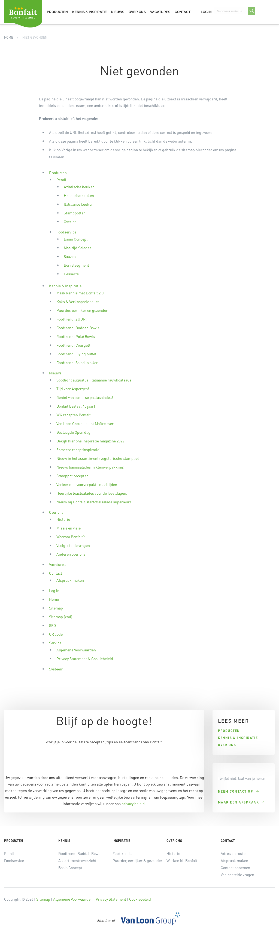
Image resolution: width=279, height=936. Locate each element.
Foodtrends (122, 853)
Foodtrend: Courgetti (74, 345)
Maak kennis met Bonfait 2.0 (80, 292)
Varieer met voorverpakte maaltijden (86, 484)
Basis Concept (76, 238)
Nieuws (117, 12)
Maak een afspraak (238, 802)
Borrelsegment (76, 265)
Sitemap (56, 607)
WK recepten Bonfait (73, 414)
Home (8, 37)
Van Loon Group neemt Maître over (85, 423)
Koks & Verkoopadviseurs (77, 301)
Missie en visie (68, 527)
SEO (52, 625)
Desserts (71, 273)
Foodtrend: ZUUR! (71, 318)
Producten (57, 12)
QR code (56, 634)
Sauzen (70, 256)
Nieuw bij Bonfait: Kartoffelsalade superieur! (93, 501)
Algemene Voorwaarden (76, 649)
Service (55, 642)
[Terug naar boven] (268, 925)
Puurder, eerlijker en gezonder (82, 310)
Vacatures (160, 12)
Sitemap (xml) (60, 616)
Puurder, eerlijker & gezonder (137, 860)
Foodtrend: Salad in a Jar (77, 362)
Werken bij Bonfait (181, 860)
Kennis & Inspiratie (89, 12)
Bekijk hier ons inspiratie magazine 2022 (90, 440)
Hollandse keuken (79, 195)
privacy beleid (133, 803)
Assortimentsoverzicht (77, 860)
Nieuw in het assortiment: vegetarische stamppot (97, 458)
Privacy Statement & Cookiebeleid (84, 658)
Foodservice (66, 231)
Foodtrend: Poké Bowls (75, 336)
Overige (70, 221)
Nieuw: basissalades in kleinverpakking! (90, 466)
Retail (61, 179)
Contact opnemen (235, 867)
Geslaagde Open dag (73, 432)
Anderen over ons (71, 554)
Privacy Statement (111, 899)
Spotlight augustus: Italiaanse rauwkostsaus (93, 379)
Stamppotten (75, 212)
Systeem (56, 668)
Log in (206, 12)
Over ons (137, 12)
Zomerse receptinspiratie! (78, 449)
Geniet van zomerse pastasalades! (84, 397)
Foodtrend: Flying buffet (76, 353)
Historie (63, 519)
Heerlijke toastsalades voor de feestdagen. (91, 493)
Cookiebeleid (140, 899)
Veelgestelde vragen (73, 545)
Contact (182, 12)
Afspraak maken (70, 580)
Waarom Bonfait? (70, 536)
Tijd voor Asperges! (72, 388)
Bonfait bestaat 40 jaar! (75, 406)
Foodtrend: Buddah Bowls (77, 327)
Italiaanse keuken (78, 204)
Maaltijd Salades (77, 247)
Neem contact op (235, 791)
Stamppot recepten (72, 475)
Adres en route (233, 853)
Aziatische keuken (79, 186)
